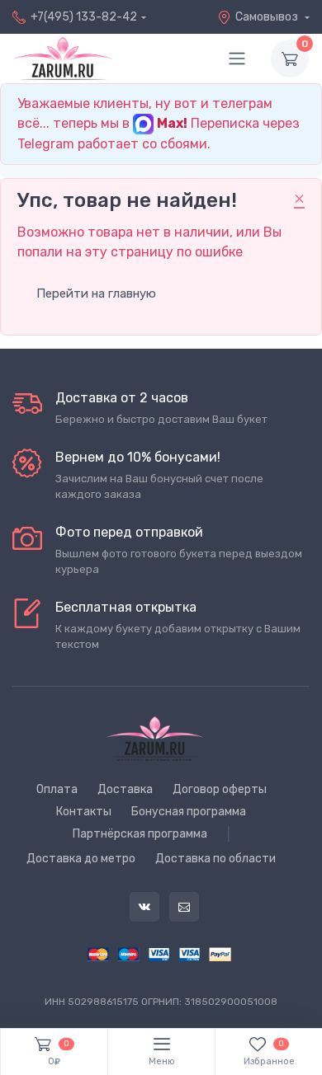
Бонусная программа (188, 812)
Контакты (83, 812)
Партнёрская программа (140, 834)
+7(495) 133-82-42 (84, 17)
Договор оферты (220, 789)
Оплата (57, 789)
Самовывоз (268, 17)
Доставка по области (215, 859)
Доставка (125, 789)
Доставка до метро (80, 859)
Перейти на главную (96, 293)
